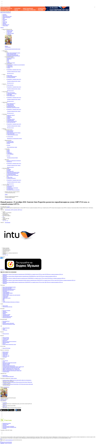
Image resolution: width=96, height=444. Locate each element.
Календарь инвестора (11, 122)
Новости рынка (10, 30)
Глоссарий (9, 34)
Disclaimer (4, 428)
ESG (8, 60)
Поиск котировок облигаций (12, 54)
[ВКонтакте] (1, 258)
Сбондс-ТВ (5, 22)
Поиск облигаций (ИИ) (7, 16)
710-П (4, 328)
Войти (1, 12)
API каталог (9, 186)
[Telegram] (2, 258)
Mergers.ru (4, 404)
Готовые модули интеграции (12, 187)
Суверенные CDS (10, 105)
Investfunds (5, 402)
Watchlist (4, 23)
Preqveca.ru (5, 406)
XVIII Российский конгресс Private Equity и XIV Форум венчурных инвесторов (18, 384)
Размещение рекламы (7, 423)
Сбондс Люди (5, 25)
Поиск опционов (10, 104)
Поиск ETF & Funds (11, 92)
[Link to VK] (3, 415)
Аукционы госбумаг (11, 119)
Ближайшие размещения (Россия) (13, 55)
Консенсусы (5, 15)
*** (3, 216)
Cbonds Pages (9, 65)
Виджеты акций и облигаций (12, 175)
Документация (10, 188)
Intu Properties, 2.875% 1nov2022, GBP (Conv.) (13, 209)
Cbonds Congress (13, 378)
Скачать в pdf (21, 366)
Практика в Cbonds (6, 363)
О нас (4, 361)
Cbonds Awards (10, 66)
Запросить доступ (8, 199)
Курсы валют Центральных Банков (13, 132)
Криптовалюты (10, 131)
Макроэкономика (10, 142)
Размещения (9, 117)
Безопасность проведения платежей (9, 362)
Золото (4, 20)
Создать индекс (6, 339)
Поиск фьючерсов (11, 103)
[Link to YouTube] (3, 414)
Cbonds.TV (2, 269)
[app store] (3, 410)
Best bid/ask (5, 19)
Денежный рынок (10, 120)
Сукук (8, 61)
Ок (1, 438)
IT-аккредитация (6, 371)
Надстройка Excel (6, 321)
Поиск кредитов (6, 333)
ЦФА (4, 18)
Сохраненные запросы (11, 174)
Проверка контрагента (11, 178)
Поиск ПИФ (9, 94)
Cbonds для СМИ (10, 33)
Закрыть (2, 27)
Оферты (8, 118)
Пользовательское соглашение (8, 426)
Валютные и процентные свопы (13, 107)
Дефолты (9, 116)
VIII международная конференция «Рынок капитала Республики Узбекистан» (17, 382)
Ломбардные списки (11, 62)
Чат (7, 176)
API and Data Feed (10, 185)
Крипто (5, 21)
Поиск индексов (10, 130)
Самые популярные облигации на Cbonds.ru (11, 301)
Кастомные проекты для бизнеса (13, 189)
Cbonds (8, 206)
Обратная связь (5, 424)
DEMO (6, 194)
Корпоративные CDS (11, 106)
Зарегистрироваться (7, 12)
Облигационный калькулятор (12, 173)
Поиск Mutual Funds (11, 95)
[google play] (11, 410)
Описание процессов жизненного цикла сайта (11, 367)
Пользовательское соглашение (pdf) (9, 427)
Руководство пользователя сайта (9, 365)
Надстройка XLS (6, 24)
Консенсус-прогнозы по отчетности (14, 160)
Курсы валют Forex (10, 133)
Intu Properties (7, 222)
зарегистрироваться (9, 439)
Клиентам (4, 425)
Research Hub (9, 31)
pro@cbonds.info (3, 399)
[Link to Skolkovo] (6, 421)
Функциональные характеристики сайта (10, 366)
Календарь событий (11, 115)
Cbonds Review (5, 353)
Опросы (8, 67)
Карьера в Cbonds (6, 364)
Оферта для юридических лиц (8, 369)
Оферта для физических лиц (8, 368)
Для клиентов (5, 360)
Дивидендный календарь (12, 76)
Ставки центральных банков (12, 134)
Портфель (4, 14)
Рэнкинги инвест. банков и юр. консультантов (16, 64)
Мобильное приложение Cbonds (13, 172)
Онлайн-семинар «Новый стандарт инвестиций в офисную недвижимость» (17, 380)
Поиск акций (9, 75)
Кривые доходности (6, 17)
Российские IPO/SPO (11, 77)
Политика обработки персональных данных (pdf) (12, 370)
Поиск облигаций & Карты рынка (13, 52)
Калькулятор (5, 375)
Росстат (8, 143)
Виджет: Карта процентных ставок (9, 344)
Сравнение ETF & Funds (11, 93)
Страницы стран (10, 141)
